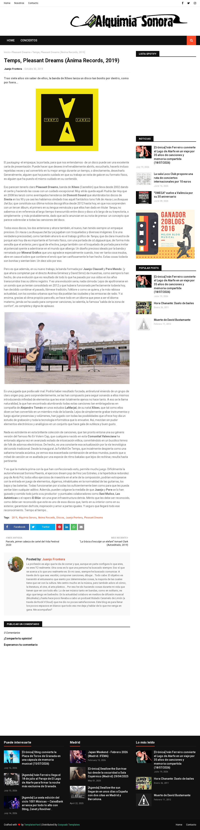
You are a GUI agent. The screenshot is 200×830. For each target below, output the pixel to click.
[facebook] (182, 3)
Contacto (33, 3)
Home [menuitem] (11, 40)
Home (7, 3)
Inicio (7, 52)
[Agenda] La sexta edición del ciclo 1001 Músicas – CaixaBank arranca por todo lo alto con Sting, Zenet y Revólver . (42, 803)
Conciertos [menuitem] (29, 40)
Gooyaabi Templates (69, 824)
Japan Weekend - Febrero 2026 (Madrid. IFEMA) (108, 754)
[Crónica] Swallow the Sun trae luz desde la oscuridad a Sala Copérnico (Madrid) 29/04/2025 (108, 772)
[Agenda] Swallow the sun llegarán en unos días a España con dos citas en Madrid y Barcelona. (108, 793)
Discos (60, 517)
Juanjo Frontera (13, 69)
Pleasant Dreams (21, 52)
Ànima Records (46, 517)
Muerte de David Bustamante (172, 319)
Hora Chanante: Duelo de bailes (174, 303)
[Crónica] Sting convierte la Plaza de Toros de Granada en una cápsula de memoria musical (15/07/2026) (41, 758)
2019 (14, 517)
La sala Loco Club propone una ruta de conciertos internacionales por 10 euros (173, 177)
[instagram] (194, 3)
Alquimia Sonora (28, 517)
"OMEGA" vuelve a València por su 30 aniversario (173, 194)
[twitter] (188, 3)
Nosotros (19, 3)
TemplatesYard (32, 824)
